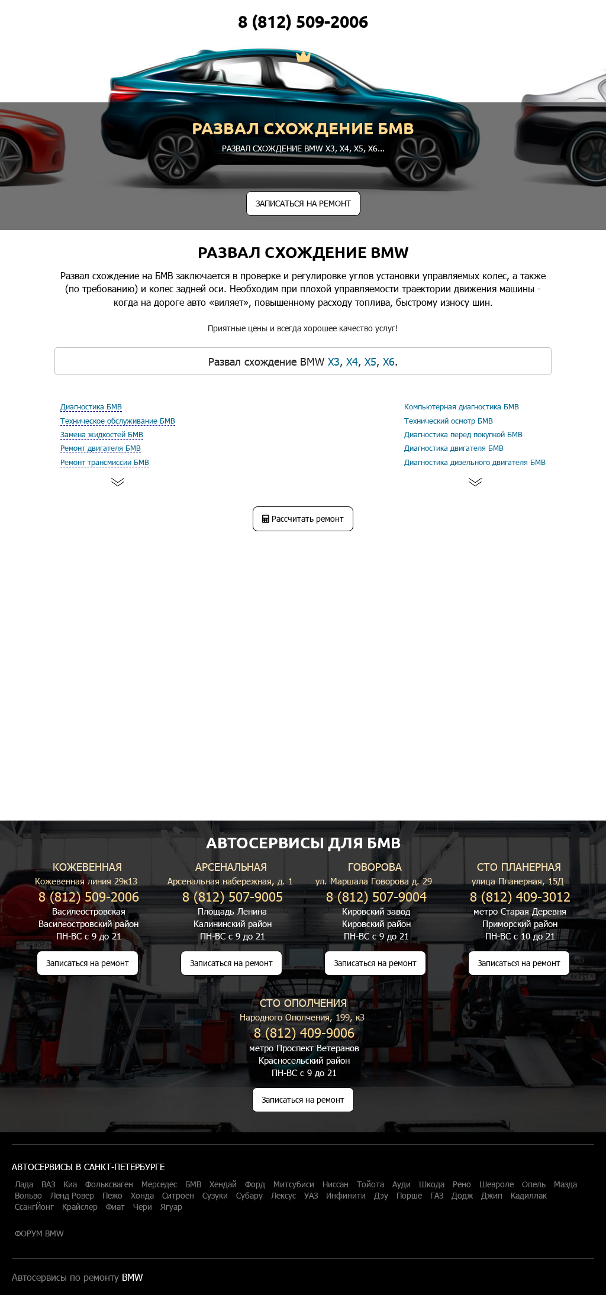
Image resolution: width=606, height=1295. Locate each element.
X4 (344, 148)
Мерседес (159, 1184)
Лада (24, 1184)
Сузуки (215, 1195)
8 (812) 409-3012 (520, 896)
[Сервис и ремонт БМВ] (303, 57)
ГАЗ (436, 1195)
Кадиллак (529, 1195)
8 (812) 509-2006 (303, 21)
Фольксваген (109, 1184)
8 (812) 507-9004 (376, 896)
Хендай (223, 1184)
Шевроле (496, 1184)
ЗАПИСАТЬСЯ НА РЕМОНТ (303, 203)
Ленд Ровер (72, 1195)
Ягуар (171, 1207)
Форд (255, 1184)
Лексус (283, 1195)
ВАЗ (48, 1184)
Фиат (115, 1207)
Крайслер (80, 1207)
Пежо (112, 1195)
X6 (373, 148)
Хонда (142, 1195)
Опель (534, 1184)
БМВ (193, 1184)
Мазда (565, 1184)
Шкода (431, 1184)
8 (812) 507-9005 (232, 896)
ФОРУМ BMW (39, 1233)
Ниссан (336, 1184)
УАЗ (311, 1195)
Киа (70, 1184)
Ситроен (178, 1195)
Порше (409, 1195)
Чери (142, 1207)
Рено (462, 1184)
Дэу (381, 1195)
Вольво (28, 1195)
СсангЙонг (34, 1207)
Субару (249, 1195)
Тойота (370, 1184)
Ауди (401, 1184)
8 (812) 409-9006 (304, 1032)
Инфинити (346, 1195)
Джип (491, 1195)
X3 (330, 148)
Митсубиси (293, 1184)
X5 (358, 148)
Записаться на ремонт (87, 962)
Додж (462, 1195)
